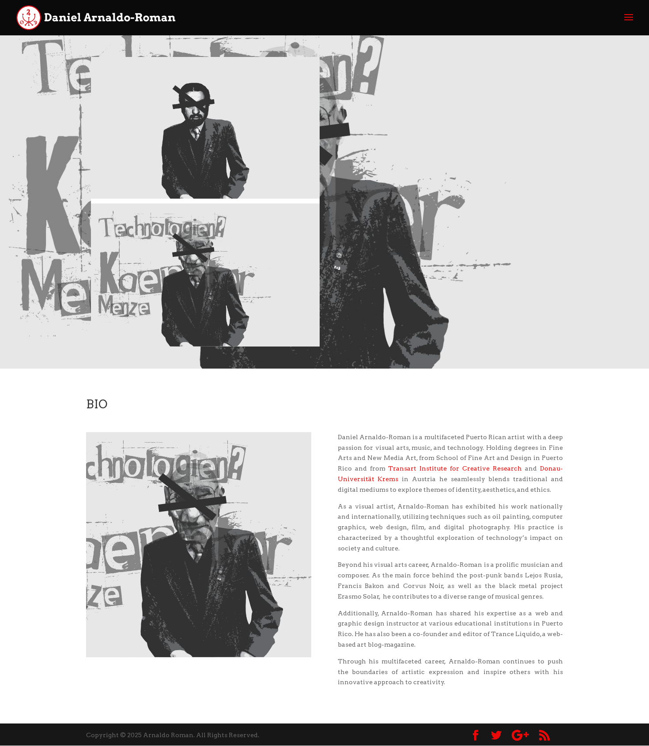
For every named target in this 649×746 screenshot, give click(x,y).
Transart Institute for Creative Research (455, 468)
